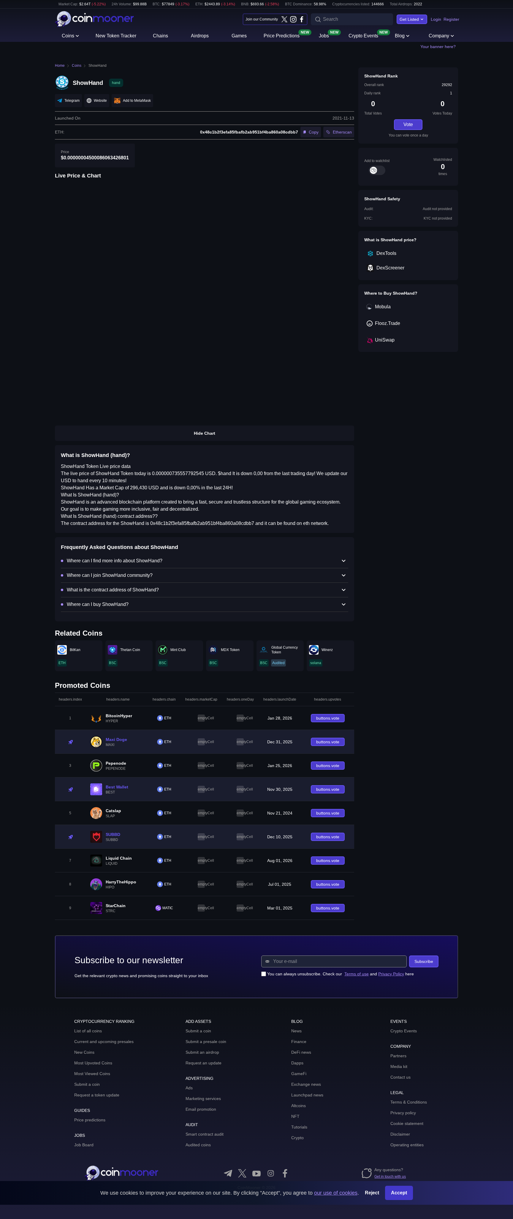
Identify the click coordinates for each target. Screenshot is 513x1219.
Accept (399, 1192)
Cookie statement (406, 1123)
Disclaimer (400, 1134)
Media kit (398, 1066)
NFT (295, 1116)
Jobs (324, 35)
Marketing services (203, 1098)
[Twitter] (284, 19)
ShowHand (97, 66)
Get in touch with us (390, 1176)
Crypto (297, 1137)
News (296, 1030)
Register (451, 19)
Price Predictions (282, 35)
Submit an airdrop (202, 1052)
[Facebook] (302, 19)
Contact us (400, 1077)
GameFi (298, 1073)
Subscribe (423, 961)
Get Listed (409, 19)
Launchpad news (307, 1095)
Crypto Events (363, 35)
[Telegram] (228, 1173)
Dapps (297, 1063)
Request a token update (96, 1095)
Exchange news (306, 1084)
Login (436, 19)
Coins (68, 35)
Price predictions (89, 1120)
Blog (400, 35)
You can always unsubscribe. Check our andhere (340, 974)
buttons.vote (327, 718)
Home (60, 66)
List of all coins (88, 1030)
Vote (408, 124)
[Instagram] (293, 19)
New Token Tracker (116, 35)
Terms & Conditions (408, 1102)
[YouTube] (256, 1173)
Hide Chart (204, 433)
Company (439, 35)
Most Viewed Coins (92, 1073)
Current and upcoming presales (104, 1041)
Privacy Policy (391, 974)
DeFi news (301, 1052)
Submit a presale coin (206, 1041)
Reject (372, 1192)
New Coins (84, 1052)
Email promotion (201, 1109)
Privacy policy (403, 1112)
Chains (160, 35)
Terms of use (356, 974)
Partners (398, 1055)
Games (239, 35)
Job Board (84, 1144)
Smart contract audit (205, 1134)
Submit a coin (87, 1084)
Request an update (203, 1063)
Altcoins (298, 1105)
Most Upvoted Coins (93, 1063)
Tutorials (299, 1127)
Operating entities (407, 1144)
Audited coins (198, 1144)
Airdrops (200, 35)
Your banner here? (438, 46)
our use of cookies (335, 1193)
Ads (189, 1087)
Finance (298, 1041)
